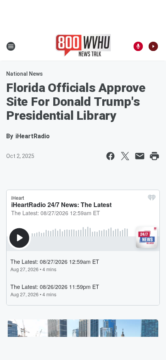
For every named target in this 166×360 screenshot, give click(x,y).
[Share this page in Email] (139, 156)
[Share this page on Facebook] (110, 156)
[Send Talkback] (138, 46)
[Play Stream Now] (153, 46)
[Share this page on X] (125, 156)
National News (24, 74)
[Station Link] (83, 46)
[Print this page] (154, 156)
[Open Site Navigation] (10, 46)
